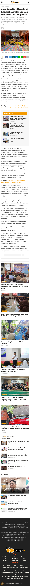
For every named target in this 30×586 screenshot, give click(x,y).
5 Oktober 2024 (11, 463)
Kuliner (5, 558)
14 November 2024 (6, 491)
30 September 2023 (5, 432)
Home (2, 6)
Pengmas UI (18, 255)
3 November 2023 (5, 373)
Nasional (4, 281)
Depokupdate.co (12, 583)
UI (22, 255)
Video (24, 558)
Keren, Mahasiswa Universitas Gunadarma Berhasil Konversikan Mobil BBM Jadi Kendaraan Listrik (15, 428)
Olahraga (15, 556)
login (5, 436)
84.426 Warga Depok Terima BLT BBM (16, 466)
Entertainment (5, 556)
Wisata (24, 560)
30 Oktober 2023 (11, 505)
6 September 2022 (12, 444)
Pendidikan (7, 6)
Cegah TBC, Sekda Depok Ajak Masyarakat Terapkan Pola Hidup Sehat (18, 140)
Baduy (5, 255)
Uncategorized (24, 556)
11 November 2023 (14, 135)
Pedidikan (11, 255)
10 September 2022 (12, 468)
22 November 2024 (12, 511)
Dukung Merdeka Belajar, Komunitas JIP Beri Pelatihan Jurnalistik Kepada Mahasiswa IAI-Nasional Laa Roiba (13, 399)
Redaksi (7, 28)
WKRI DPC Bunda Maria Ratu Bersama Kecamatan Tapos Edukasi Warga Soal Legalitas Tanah (18, 118)
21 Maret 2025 (13, 129)
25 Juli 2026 (13, 121)
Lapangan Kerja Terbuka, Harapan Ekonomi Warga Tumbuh (15, 570)
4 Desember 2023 (12, 451)
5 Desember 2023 (12, 457)
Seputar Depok (15, 560)
